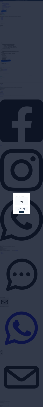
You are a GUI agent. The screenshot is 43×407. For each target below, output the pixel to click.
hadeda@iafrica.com (20, 209)
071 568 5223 (24, 209)
